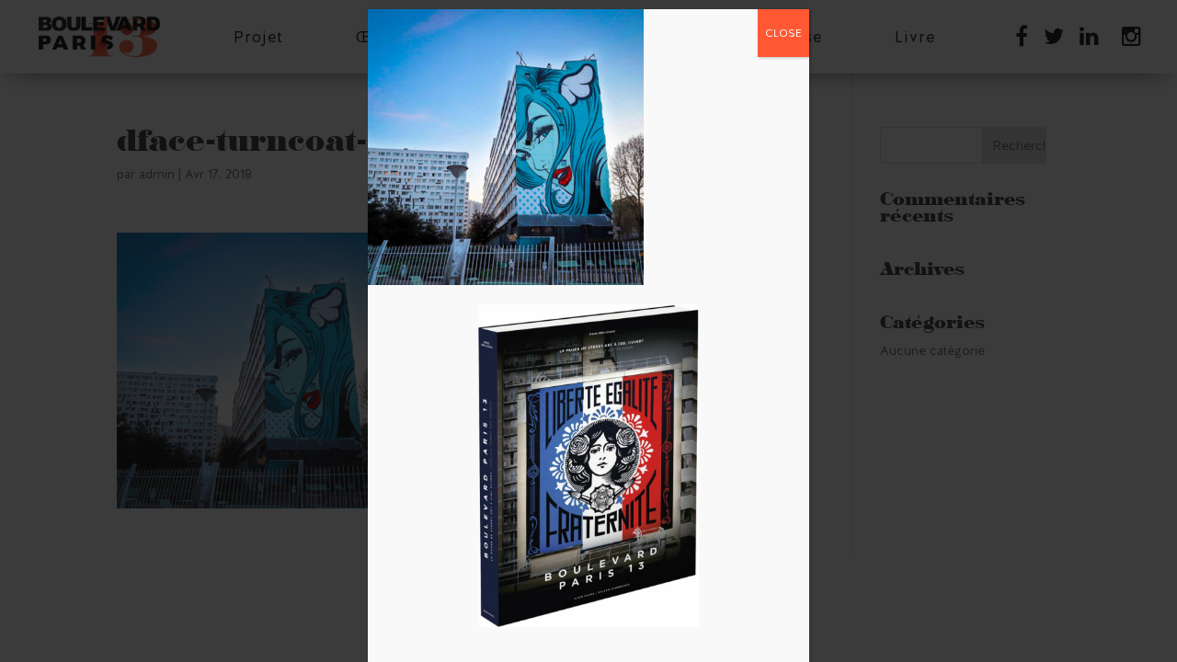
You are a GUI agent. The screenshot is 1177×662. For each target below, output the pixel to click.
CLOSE (783, 33)
